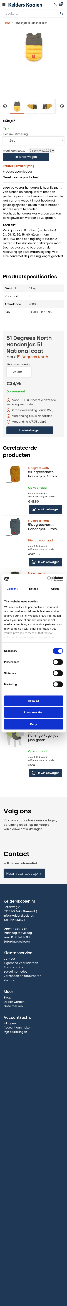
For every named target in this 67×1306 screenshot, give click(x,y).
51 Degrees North (32, 356)
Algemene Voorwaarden (21, 963)
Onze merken (13, 1006)
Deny (33, 724)
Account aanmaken (17, 1027)
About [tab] (55, 588)
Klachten (10, 980)
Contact (9, 959)
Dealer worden (14, 1002)
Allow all (33, 700)
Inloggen (10, 1023)
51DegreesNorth (38, 468)
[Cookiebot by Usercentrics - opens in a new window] (48, 578)
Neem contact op (22, 873)
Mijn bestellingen (15, 1032)
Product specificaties (18, 172)
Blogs (7, 997)
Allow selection (33, 712)
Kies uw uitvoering (15, 134)
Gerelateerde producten (20, 177)
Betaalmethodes (15, 972)
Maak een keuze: (15, 151)
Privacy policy (13, 967)
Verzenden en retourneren (22, 976)
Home (6, 23)
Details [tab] (33, 588)
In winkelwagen (26, 157)
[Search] (61, 13)
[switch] (58, 662)
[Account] (55, 4)
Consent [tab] (12, 588)
